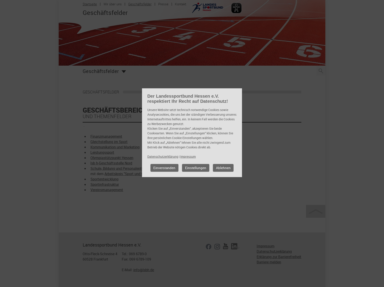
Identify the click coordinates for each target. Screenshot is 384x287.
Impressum (188, 156)
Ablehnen (223, 168)
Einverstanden (164, 168)
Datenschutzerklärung (162, 156)
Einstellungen (195, 168)
